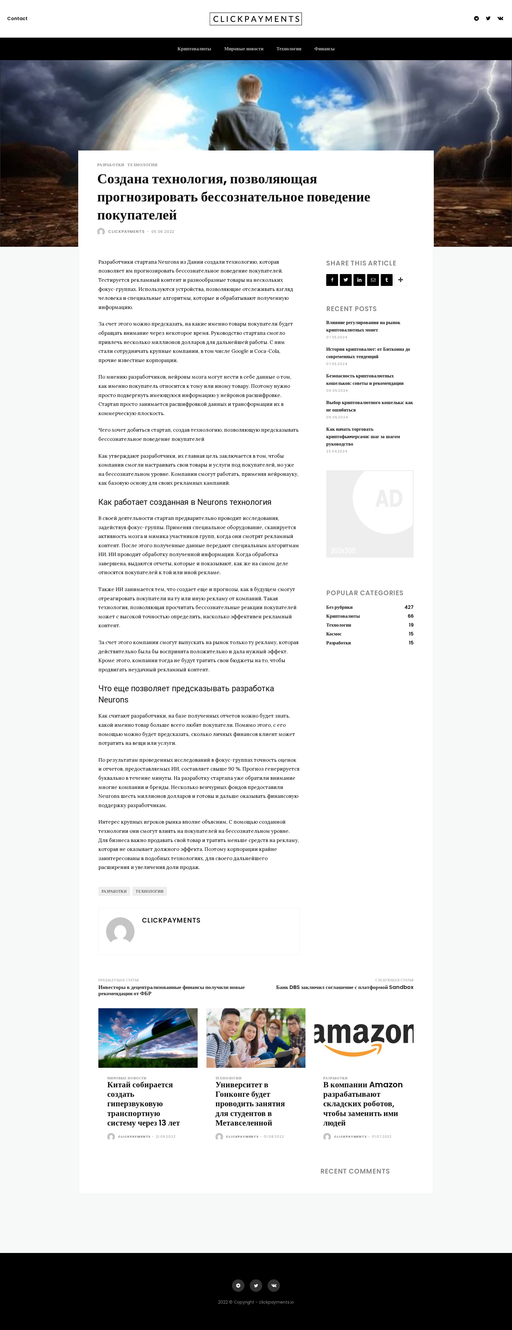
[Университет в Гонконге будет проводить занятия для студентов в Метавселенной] (256, 1038)
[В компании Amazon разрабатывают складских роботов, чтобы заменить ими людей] (364, 1038)
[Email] (373, 280)
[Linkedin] (359, 280)
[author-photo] (112, 1137)
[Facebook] (332, 280)
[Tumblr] (387, 280)
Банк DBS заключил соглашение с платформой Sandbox (345, 987)
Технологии (142, 165)
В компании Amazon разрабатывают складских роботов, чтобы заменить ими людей (363, 1104)
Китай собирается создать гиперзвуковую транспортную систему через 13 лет (143, 1104)
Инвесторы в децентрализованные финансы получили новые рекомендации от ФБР (171, 990)
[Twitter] (488, 18)
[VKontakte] (500, 18)
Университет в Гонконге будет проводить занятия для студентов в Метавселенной (250, 1104)
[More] (400, 280)
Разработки (110, 165)
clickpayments (126, 231)
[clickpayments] (102, 232)
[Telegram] (476, 18)
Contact (17, 18)
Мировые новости (127, 1078)
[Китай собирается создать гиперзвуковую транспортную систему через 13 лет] (148, 1038)
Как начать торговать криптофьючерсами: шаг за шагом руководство (363, 436)
